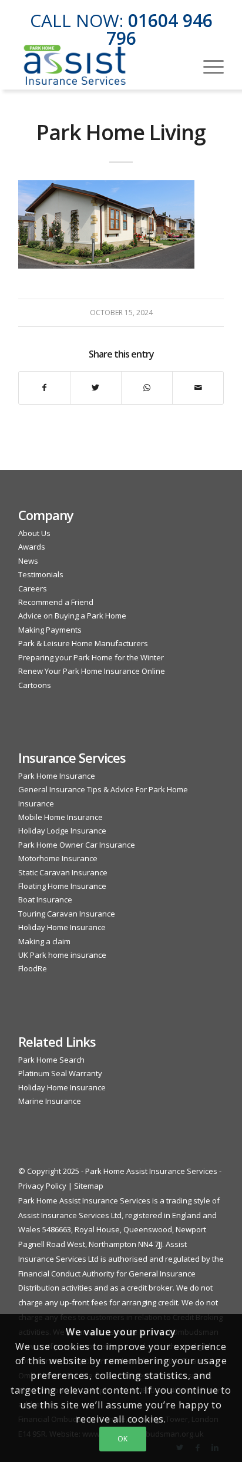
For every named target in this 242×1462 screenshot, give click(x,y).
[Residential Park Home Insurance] (100, 65)
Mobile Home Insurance (60, 817)
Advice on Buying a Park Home (72, 615)
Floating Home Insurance (62, 886)
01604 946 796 (159, 29)
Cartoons (34, 685)
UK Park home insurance (62, 955)
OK (122, 1439)
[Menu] (207, 65)
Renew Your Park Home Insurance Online (91, 671)
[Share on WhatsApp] (147, 388)
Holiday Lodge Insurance (62, 830)
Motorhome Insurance (58, 858)
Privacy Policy (42, 1185)
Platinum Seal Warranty (60, 1073)
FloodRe (32, 968)
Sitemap (88, 1185)
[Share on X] (95, 388)
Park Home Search (51, 1059)
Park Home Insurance (56, 775)
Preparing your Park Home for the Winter (91, 657)
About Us (34, 533)
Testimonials (40, 574)
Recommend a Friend (55, 602)
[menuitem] (207, 65)
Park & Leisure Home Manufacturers (83, 643)
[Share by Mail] (198, 388)
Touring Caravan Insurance (66, 913)
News (28, 560)
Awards (31, 546)
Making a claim (44, 941)
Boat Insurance (45, 899)
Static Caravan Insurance (62, 872)
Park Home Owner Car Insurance (76, 844)
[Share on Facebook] (44, 388)
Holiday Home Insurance (62, 927)
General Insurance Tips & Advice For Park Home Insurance (103, 796)
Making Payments (50, 629)
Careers (32, 588)
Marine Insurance (49, 1101)
